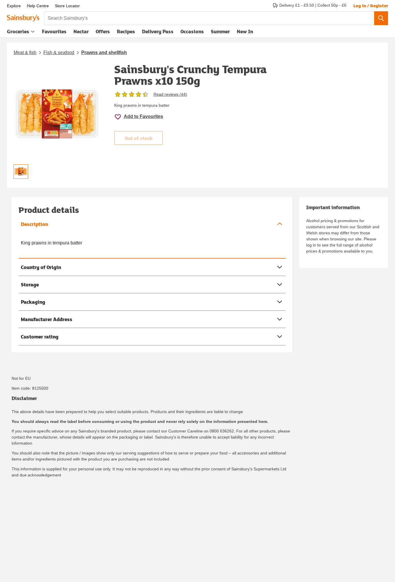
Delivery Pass (157, 33)
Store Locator (67, 5)
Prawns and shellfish (104, 52)
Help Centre (38, 5)
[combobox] (209, 18)
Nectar (81, 31)
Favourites (54, 31)
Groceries (18, 31)
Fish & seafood (58, 52)
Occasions (192, 31)
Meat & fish (25, 52)
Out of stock (139, 138)
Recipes (126, 31)
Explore (14, 5)
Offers (103, 31)
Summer (220, 31)
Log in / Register (370, 5)
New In (245, 31)
